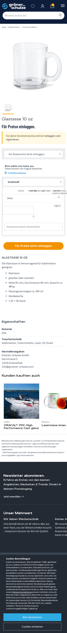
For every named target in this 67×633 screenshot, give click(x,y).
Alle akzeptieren (32, 617)
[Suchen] (60, 15)
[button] (33, 182)
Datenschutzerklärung (22, 592)
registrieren (12, 139)
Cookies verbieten (32, 626)
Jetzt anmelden (12, 496)
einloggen (50, 135)
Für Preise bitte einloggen (33, 245)
